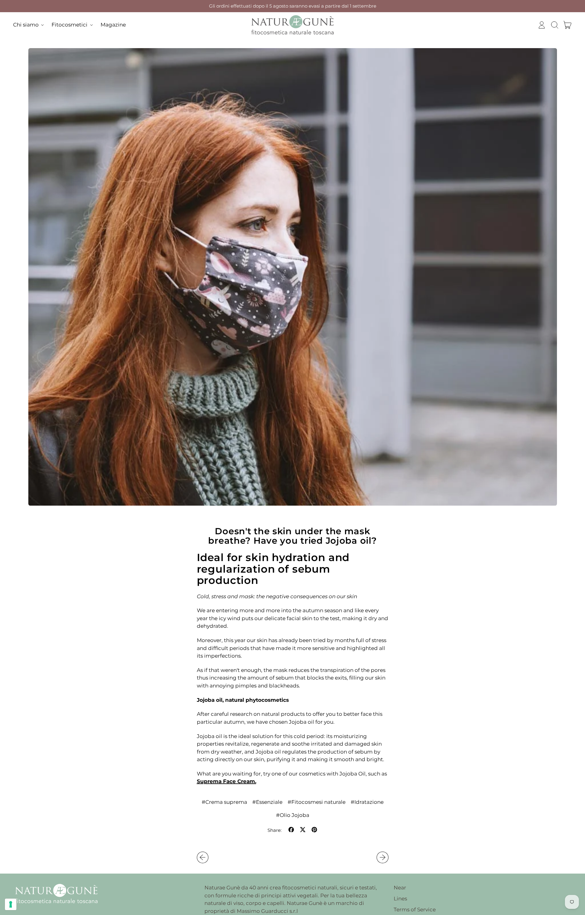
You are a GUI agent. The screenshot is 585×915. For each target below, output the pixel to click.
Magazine (113, 25)
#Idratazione (367, 802)
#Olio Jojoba (292, 815)
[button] (554, 25)
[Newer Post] (382, 857)
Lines (400, 899)
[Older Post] (202, 857)
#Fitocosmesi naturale (317, 802)
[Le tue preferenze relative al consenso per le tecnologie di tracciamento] (10, 904)
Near (400, 888)
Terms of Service (415, 909)
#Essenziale (267, 802)
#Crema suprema (224, 802)
